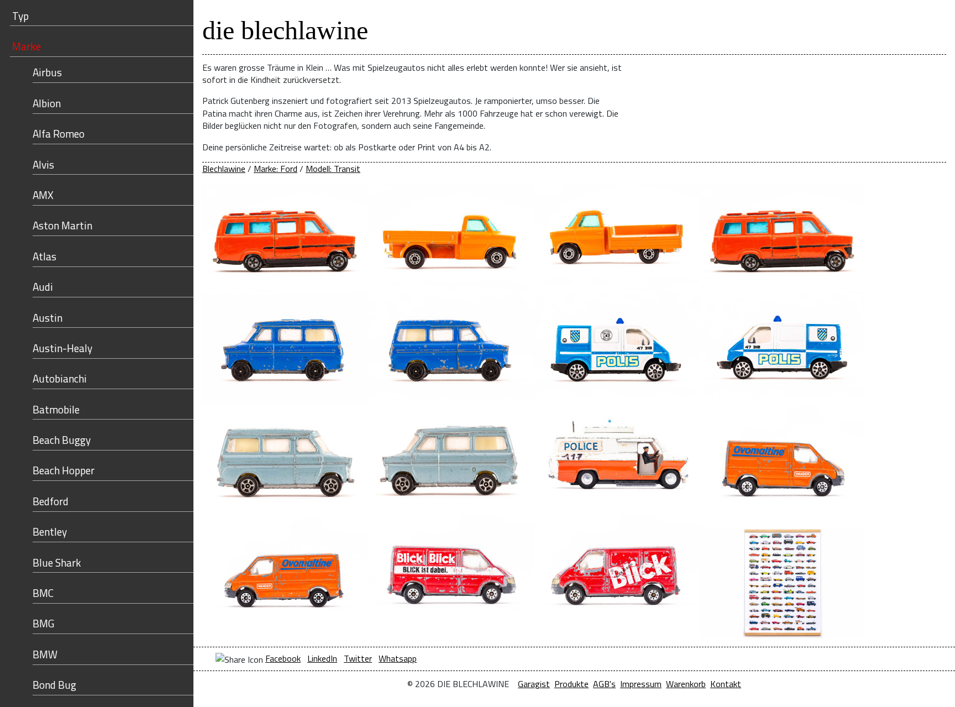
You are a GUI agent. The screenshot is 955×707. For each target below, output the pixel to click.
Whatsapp (398, 658)
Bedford (51, 501)
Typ (20, 16)
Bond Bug (54, 685)
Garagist (534, 683)
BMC (43, 593)
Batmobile (56, 409)
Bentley (50, 531)
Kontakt (725, 683)
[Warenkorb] (860, 23)
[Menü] (930, 23)
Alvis (43, 164)
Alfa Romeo (59, 133)
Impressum (641, 683)
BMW (45, 654)
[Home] (825, 23)
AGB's (604, 683)
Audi (43, 287)
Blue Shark (57, 562)
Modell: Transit (333, 168)
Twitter (358, 658)
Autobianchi (60, 378)
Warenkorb (686, 683)
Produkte (571, 683)
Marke (26, 46)
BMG (43, 623)
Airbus (47, 72)
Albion (47, 103)
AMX (43, 195)
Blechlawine (223, 168)
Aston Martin (62, 225)
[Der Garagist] (895, 23)
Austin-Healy (62, 348)
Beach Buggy (62, 440)
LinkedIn (322, 658)
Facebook (283, 658)
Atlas (44, 256)
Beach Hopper (64, 470)
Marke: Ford (275, 168)
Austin (47, 318)
